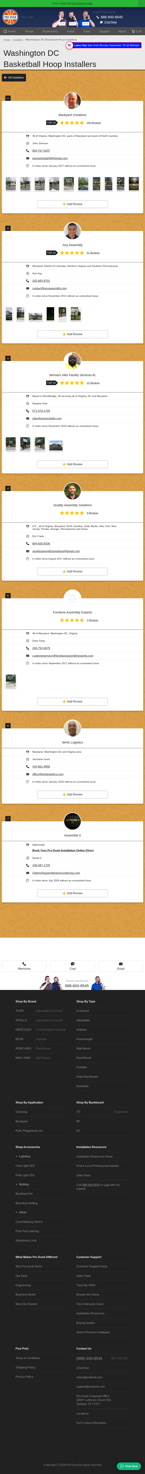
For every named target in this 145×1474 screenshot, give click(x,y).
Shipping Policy (25, 1367)
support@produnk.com (90, 1386)
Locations (82, 1413)
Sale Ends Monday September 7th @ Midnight (106, 45)
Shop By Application (29, 1102)
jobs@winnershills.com (47, 418)
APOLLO (39, 1020)
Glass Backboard (87, 1076)
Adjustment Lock (26, 1240)
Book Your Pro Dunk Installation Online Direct (63, 850)
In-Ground (82, 1010)
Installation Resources (91, 1147)
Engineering (23, 1285)
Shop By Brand (26, 1001)
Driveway (21, 1111)
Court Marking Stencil (29, 1221)
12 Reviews (93, 382)
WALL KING (33, 1057)
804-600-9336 (41, 543)
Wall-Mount (83, 1048)
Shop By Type (85, 1001)
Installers (18, 39)
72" (102, 1111)
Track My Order (85, 1285)
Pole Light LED (25, 1175)
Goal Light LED (25, 1165)
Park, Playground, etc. (29, 1130)
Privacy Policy (24, 1376)
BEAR (31, 1039)
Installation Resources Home (94, 1156)
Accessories (50, 31)
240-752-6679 (41, 648)
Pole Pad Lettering (27, 1231)
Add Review (74, 204)
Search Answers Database (93, 1332)
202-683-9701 (41, 280)
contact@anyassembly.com (49, 288)
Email (120, 968)
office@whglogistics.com (47, 774)
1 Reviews (92, 620)
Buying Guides (85, 1322)
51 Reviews (93, 252)
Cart (138, 31)
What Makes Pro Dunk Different (36, 1257)
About (122, 31)
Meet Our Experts (26, 1304)
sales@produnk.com (89, 1377)
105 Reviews (94, 122)
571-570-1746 (41, 410)
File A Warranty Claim (89, 1304)
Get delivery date (81, 3)
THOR (39, 1010)
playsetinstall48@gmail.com (50, 158)
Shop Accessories (28, 1147)
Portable (81, 1067)
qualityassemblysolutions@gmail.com (56, 551)
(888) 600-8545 (102, 1358)
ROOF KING (33, 1048)
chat (106, 1184)
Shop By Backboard (90, 1102)
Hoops (29, 31)
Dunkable (82, 1086)
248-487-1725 (41, 865)
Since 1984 (27, 17)
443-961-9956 (41, 766)
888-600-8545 (112, 17)
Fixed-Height (84, 1039)
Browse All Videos (87, 1294)
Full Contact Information (91, 1422)
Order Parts (83, 1175)
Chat (72, 968)
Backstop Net (24, 1193)
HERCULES (40, 1029)
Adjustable (83, 1020)
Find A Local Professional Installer (97, 1165)
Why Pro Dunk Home (29, 1266)
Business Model (26, 1294)
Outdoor (81, 1029)
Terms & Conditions (28, 1358)
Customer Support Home (92, 1266)
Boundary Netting (26, 1203)
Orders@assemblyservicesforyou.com (56, 872)
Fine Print (22, 1348)
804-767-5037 (41, 150)
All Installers (16, 77)
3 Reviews (92, 513)
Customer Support (88, 1257)
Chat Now (110, 22)
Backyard (21, 1121)
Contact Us (83, 1348)
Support (104, 31)
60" (78, 1121)
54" (78, 1130)
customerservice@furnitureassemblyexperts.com (62, 655)
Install (70, 31)
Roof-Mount (83, 1057)
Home (12, 31)
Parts (87, 31)
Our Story (21, 1275)
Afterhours (24, 968)
